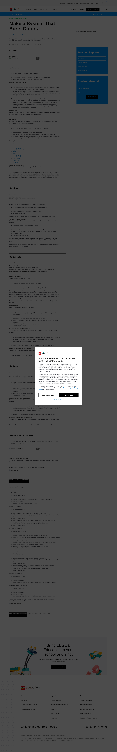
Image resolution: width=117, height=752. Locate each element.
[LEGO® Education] (44, 353)
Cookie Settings (58, 400)
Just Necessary (48, 395)
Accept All (69, 395)
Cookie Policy (67, 388)
